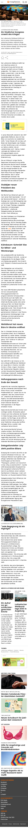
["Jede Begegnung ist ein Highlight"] (14, 514)
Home (2, 57)
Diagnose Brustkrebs (8, 743)
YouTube (3, 786)
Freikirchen (4, 819)
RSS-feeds (4, 800)
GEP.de (3, 813)
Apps (2, 808)
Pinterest (3, 788)
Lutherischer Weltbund (7, 650)
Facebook (4, 782)
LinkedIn (3, 794)
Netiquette (5, 824)
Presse (10, 824)
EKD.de (3, 815)
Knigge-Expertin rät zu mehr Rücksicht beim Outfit (12, 773)
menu (2, 2)
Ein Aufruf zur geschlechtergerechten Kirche (6, 607)
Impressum (23, 824)
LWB (9, 228)
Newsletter (4, 802)
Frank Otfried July (14, 651)
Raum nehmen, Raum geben (6, 591)
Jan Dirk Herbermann (16, 52)
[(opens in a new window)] (13, 126)
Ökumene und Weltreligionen (8, 53)
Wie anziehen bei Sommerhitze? (12, 768)
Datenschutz (16, 824)
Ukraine (16, 650)
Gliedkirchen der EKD (7, 817)
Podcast (3, 806)
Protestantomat (6, 804)
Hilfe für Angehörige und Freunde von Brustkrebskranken (13, 747)
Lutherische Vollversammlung (12, 523)
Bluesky (3, 790)
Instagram (4, 784)
